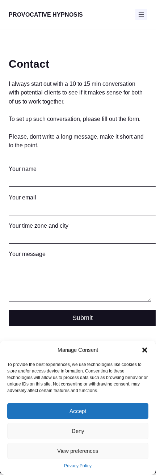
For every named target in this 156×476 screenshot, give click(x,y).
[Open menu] (141, 14)
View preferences (77, 451)
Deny (78, 431)
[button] (144, 350)
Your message (27, 253)
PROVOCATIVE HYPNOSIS (46, 14)
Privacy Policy (78, 465)
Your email (22, 197)
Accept (77, 411)
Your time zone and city (38, 225)
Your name (23, 168)
